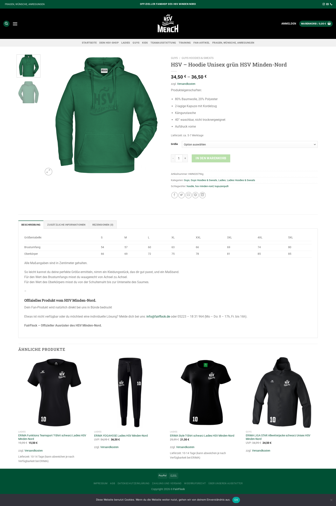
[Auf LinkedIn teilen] (202, 195)
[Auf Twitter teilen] (181, 195)
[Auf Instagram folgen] (324, 4)
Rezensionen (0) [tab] (103, 224)
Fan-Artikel (201, 42)
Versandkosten (186, 84)
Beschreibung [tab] (30, 224)
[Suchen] (6, 24)
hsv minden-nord (204, 186)
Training (185, 42)
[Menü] (15, 24)
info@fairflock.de (158, 316)
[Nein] (331, 501)
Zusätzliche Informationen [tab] (66, 224)
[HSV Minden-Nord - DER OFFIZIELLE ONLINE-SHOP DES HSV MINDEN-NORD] (168, 24)
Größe (174, 144)
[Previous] (50, 115)
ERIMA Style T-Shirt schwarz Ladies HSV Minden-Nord (202, 435)
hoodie (190, 186)
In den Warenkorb (211, 158)
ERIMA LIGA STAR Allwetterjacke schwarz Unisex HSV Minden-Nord (278, 437)
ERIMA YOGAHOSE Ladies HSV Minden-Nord (121, 435)
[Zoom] (48, 171)
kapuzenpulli (221, 186)
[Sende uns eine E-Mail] (327, 4)
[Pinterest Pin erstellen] (195, 195)
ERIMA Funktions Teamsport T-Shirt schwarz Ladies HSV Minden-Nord (52, 437)
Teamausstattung (163, 42)
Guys (136, 42)
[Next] (157, 115)
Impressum (101, 483)
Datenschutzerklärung (134, 483)
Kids (145, 42)
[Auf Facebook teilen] (174, 195)
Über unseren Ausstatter (225, 483)
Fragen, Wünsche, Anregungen (233, 42)
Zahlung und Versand (167, 483)
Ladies (125, 42)
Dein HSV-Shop (108, 42)
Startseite (89, 42)
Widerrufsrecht (195, 483)
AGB (112, 483)
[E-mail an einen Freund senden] (188, 195)
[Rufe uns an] (331, 4)
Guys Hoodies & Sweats (198, 58)
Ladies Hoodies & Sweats (241, 180)
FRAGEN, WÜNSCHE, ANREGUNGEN (25, 4)
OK (236, 499)
